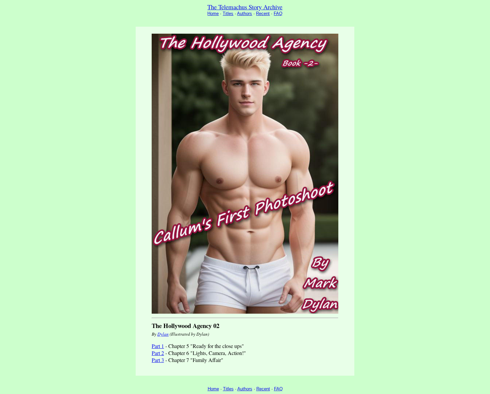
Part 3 (158, 359)
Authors (244, 13)
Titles (228, 13)
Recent (263, 13)
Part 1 (158, 345)
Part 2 (158, 352)
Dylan (163, 334)
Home (213, 13)
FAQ (278, 13)
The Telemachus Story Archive (244, 7)
